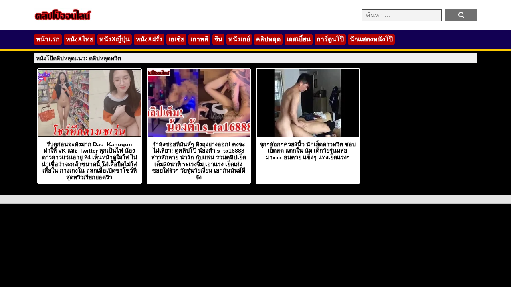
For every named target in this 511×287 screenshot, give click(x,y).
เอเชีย (176, 39)
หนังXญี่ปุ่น (114, 39)
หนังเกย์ (239, 39)
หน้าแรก (48, 39)
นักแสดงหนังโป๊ (371, 39)
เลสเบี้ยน (299, 39)
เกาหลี (199, 39)
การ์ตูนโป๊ (330, 39)
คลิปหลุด (268, 39)
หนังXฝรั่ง (149, 39)
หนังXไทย (79, 39)
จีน (218, 39)
